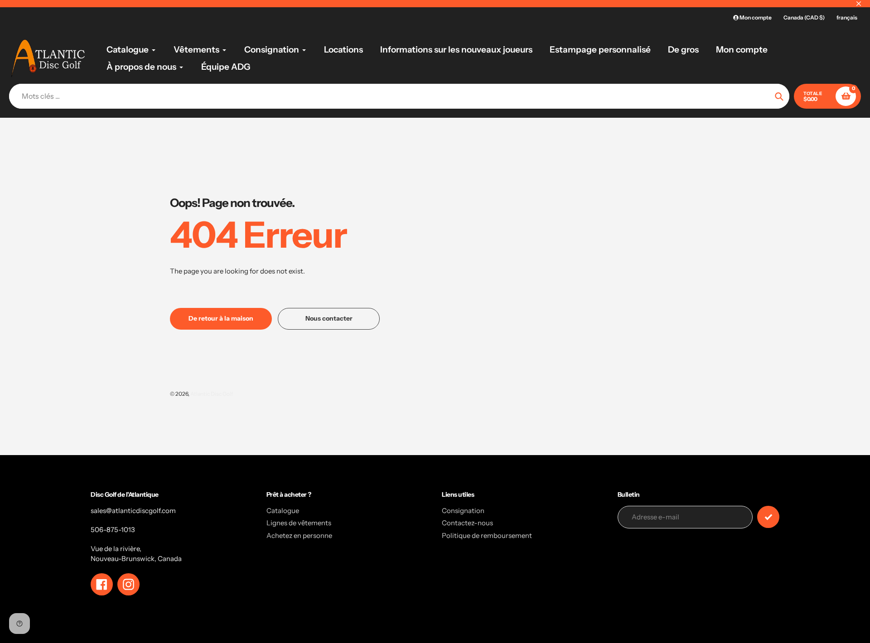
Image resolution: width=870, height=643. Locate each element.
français (846, 17)
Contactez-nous (467, 522)
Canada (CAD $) (804, 17)
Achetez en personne (299, 535)
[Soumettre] (768, 517)
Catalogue (282, 510)
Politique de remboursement (487, 535)
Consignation (463, 510)
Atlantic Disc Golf (211, 393)
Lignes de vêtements (298, 522)
